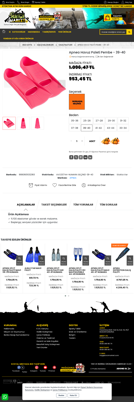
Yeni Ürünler (42, 347)
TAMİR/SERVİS (49, 32)
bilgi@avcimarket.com (109, 355)
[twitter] (76, 157)
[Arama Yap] (129, 32)
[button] (62, 84)
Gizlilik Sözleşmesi (44, 331)
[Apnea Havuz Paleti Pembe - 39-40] (35, 83)
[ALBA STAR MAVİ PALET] (34, 254)
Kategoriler (18, 32)
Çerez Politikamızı (60, 390)
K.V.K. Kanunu (42, 328)
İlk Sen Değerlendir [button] (105, 57)
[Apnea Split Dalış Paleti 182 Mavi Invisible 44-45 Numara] (78, 254)
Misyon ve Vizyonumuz (14, 331)
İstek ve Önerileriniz (77, 331)
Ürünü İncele (19, 263)
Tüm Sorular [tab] (108, 204)
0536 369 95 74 (106, 343)
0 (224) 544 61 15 (107, 338)
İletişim (72, 335)
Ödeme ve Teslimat (46, 338)
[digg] (85, 157)
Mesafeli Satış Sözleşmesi (48, 344)
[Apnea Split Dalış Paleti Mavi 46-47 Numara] (100, 254)
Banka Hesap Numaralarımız (16, 335)
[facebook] (71, 157)
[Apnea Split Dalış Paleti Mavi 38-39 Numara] (11, 254)
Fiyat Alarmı (41, 185)
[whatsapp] (95, 157)
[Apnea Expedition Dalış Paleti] (122, 254)
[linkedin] (90, 157)
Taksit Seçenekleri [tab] (54, 204)
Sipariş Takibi (74, 328)
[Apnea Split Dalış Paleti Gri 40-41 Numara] (56, 254)
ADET (92, 141)
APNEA (73, 177)
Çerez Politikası (43, 335)
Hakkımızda (34, 32)
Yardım (72, 338)
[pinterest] (81, 157)
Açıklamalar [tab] (26, 204)
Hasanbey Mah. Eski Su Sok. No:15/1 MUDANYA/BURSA (114, 331)
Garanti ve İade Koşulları (47, 341)
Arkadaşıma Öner (97, 185)
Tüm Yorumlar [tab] (83, 204)
